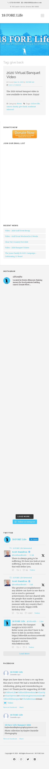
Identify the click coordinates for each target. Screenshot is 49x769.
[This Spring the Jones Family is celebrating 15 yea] (24, 475)
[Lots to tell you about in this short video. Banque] (24, 500)
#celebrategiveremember (31, 695)
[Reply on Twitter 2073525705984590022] (13, 613)
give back (23, 106)
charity (15, 106)
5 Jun (41, 621)
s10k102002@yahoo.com (32, 2)
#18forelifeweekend (26, 692)
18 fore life (35, 103)
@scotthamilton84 (19, 555)
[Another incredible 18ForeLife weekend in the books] (24, 326)
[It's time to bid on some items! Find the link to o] (24, 375)
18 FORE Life (12, 15)
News (19, 103)
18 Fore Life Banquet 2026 (18, 725)
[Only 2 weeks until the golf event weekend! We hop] (24, 400)
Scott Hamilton (19, 552)
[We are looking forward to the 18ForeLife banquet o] (24, 350)
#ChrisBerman (29, 699)
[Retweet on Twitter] (11, 548)
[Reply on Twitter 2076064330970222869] (13, 570)
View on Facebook (10, 707)
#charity (41, 692)
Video (10, 703)
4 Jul (31, 584)
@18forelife (31, 621)
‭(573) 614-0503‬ (14, 2)
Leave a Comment (15, 85)
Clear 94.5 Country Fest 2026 (16, 242)
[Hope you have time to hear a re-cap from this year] (24, 301)
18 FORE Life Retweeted (22, 548)
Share (21, 707)
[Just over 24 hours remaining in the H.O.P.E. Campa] (24, 450)
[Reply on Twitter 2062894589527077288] (13, 647)
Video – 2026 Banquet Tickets (17, 247)
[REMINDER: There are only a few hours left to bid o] (24, 425)
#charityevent (11, 695)
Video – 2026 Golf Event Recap (17, 230)
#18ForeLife (10, 692)
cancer (9, 106)
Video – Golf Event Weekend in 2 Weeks (21, 236)
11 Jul (32, 555)
